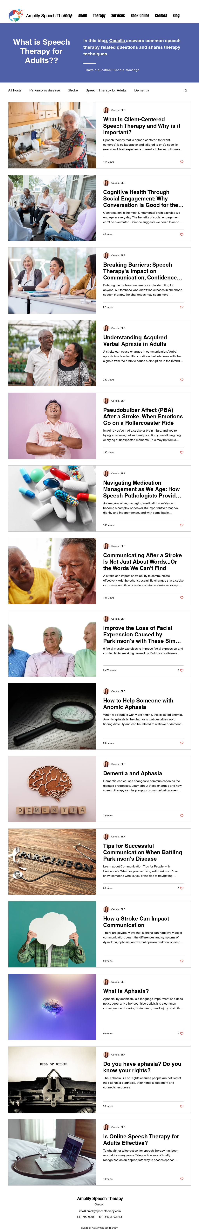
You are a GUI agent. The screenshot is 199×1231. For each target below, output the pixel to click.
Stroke (73, 90)
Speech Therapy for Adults (106, 90)
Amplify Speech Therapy (49, 15)
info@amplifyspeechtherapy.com (100, 1211)
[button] (186, 91)
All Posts (15, 90)
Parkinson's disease (44, 90)
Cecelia (117, 40)
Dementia (141, 90)
